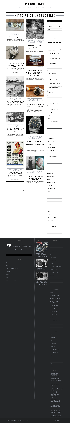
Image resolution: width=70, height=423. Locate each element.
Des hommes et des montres (36, 98)
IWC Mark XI (53, 385)
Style (48, 223)
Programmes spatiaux (51, 199)
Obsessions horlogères (52, 188)
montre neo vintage (54, 390)
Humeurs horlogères (40, 11)
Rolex (20, 59)
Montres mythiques (51, 182)
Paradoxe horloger (51, 194)
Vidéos (37, 42)
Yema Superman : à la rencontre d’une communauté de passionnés (54, 91)
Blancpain (52, 373)
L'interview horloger (51, 164)
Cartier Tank (53, 375)
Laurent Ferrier (57, 388)
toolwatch (58, 412)
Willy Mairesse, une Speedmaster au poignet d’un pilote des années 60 (41, 283)
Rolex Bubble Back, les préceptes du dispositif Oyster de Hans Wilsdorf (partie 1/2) (15, 65)
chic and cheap (53, 257)
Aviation (49, 124)
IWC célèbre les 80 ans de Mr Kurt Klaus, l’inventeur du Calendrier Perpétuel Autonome (35, 178)
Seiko (58, 408)
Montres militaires (51, 179)
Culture (12, 166)
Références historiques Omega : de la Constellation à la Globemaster (15, 102)
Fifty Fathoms (53, 380)
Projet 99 (58, 400)
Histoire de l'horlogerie (13, 31)
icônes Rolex (49, 162)
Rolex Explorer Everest (54, 405)
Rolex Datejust (53, 403)
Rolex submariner (53, 408)
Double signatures (32, 99)
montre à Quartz (53, 392)
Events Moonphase (51, 147)
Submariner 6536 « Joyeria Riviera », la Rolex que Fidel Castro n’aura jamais (35, 105)
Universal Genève (53, 415)
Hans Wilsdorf (59, 381)
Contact (8, 271)
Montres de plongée (36, 100)
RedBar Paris (50, 205)
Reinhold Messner (53, 402)
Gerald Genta (58, 380)
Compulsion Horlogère (54, 376)
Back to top (57, 420)
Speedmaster (49, 214)
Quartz (48, 202)
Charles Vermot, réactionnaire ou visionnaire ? (35, 46)
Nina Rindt (59, 392)
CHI (56, 375)
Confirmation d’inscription (12, 268)
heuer (48, 153)
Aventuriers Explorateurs (52, 121)
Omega (20, 98)
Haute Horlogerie (38, 172)
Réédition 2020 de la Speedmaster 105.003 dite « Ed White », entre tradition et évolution (55, 62)
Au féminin (49, 118)
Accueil (10, 11)
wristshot (59, 415)
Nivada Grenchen (53, 393)
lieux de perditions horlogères (53, 170)
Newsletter (51, 11)
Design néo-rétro (53, 378)
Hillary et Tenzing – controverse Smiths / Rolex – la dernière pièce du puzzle (55, 99)
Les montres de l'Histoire (52, 167)
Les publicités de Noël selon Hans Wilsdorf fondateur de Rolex (15, 172)
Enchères (38, 66)
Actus (29, 98)
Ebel (58, 378)
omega (58, 393)
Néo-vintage (35, 137)
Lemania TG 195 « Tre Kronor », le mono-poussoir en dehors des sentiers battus (55, 74)
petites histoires (27, 11)
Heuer (52, 383)
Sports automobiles (51, 217)
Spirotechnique (53, 412)
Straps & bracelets (51, 220)
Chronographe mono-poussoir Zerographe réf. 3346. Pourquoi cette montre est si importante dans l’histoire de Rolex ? (35, 73)
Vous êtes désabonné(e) (11, 280)
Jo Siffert (52, 388)
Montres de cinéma (51, 173)
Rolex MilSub (58, 407)
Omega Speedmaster (54, 398)
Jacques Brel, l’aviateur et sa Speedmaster (41, 268)
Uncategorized (32, 138)
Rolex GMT (52, 407)
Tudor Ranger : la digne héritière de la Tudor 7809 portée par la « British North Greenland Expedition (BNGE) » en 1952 (35, 144)
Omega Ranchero (53, 395)
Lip (61, 388)
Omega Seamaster (54, 397)
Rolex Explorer (59, 403)
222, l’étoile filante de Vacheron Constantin (15, 36)
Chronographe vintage (31, 40)
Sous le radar (50, 211)
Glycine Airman (53, 381)
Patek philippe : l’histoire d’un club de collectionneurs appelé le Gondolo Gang (15, 129)
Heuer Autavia (56, 383)
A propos (59, 11)
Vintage (17, 33)
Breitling (56, 373)
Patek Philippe (15, 125)
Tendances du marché (51, 226)
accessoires (49, 112)
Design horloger (30, 172)
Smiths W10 (53, 410)
